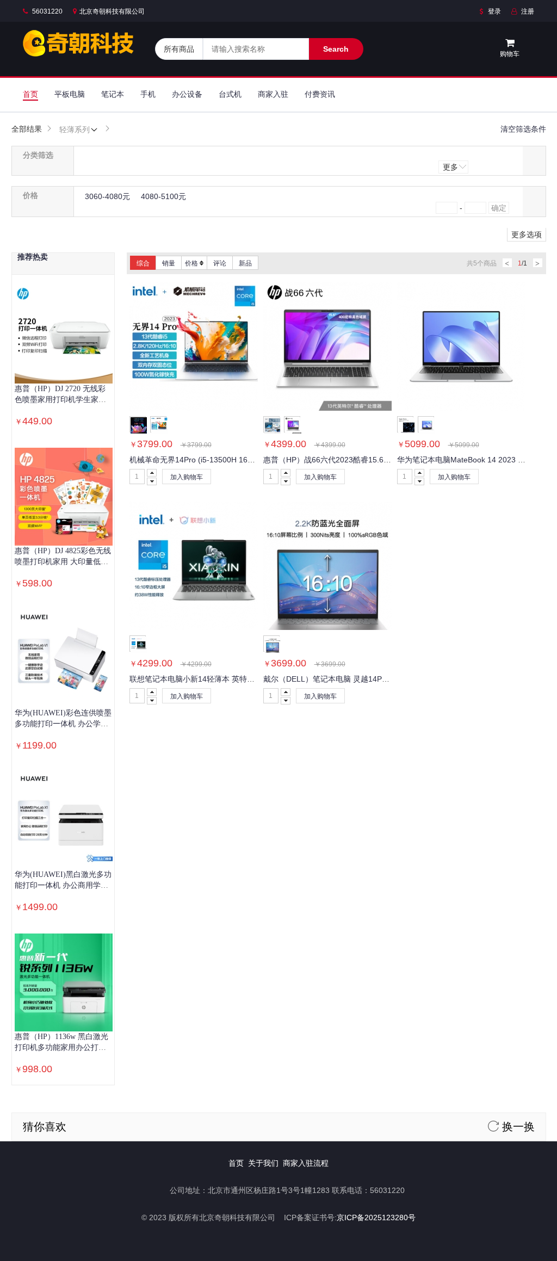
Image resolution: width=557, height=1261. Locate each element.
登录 (493, 11)
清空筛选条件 (523, 129)
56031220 (46, 11)
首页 (30, 94)
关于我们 (263, 1163)
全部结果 (26, 129)
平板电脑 (69, 94)
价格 (191, 263)
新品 (245, 263)
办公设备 (187, 94)
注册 (526, 11)
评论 (219, 263)
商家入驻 (273, 94)
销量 (168, 263)
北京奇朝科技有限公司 (112, 11)
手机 (148, 94)
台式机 (230, 94)
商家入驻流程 (306, 1163)
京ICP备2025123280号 (376, 1217)
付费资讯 (320, 94)
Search (336, 49)
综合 (143, 263)
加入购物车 (186, 477)
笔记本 (112, 94)
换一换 (517, 1127)
